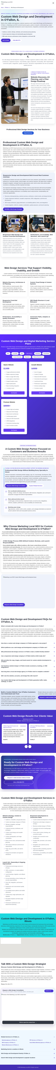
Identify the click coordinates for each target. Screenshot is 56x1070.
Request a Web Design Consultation (16, 485)
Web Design (29, 353)
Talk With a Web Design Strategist (13, 209)
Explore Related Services (35, 485)
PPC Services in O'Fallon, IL (36, 1040)
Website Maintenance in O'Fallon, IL (10, 1044)
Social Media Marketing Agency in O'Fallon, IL (40, 1042)
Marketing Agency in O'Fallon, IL (9, 1040)
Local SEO (15, 353)
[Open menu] (53, 3)
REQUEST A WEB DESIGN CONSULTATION (18, 777)
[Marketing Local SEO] (7, 3)
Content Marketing (17, 356)
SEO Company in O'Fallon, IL (8, 1042)
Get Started (14, 393)
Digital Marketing (28, 133)
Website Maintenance (38, 356)
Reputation (27, 356)
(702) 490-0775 (16, 40)
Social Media (46, 353)
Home (2, 7)
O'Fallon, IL (7, 7)
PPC (22, 353)
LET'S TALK (6, 40)
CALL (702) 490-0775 (18, 782)
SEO (8, 353)
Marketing (38, 353)
